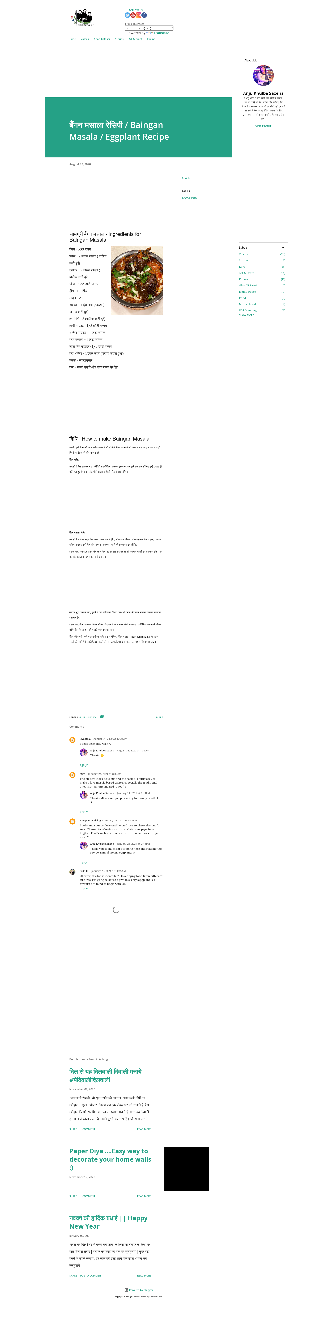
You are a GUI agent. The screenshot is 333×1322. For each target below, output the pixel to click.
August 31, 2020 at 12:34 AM (110, 739)
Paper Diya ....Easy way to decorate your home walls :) (110, 1159)
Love (261, 266)
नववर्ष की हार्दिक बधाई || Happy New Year (108, 1222)
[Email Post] (102, 717)
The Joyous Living (90, 820)
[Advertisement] (138, 73)
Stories (119, 39)
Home (72, 39)
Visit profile (263, 126)
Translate (161, 33)
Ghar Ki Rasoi (102, 39)
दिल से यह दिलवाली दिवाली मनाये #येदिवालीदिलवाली (105, 1075)
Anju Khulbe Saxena (102, 750)
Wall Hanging (261, 310)
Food (261, 298)
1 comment (87, 1129)
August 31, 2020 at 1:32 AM (133, 750)
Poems (151, 39)
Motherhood (261, 304)
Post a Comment (91, 1275)
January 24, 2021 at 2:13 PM (133, 843)
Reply (84, 765)
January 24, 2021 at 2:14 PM (133, 793)
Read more (144, 1129)
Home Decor (261, 291)
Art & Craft (135, 39)
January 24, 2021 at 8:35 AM (104, 774)
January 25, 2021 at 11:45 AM (108, 871)
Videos (85, 39)
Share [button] (186, 177)
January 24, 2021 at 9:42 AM (120, 820)
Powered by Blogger (141, 1290)
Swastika (85, 739)
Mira (82, 774)
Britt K (84, 871)
